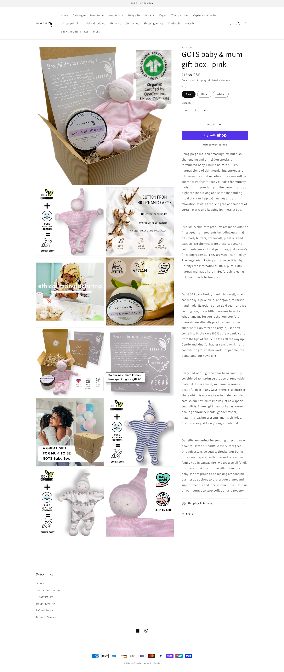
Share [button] (189, 513)
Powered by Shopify (151, 663)
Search (40, 583)
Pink (188, 94)
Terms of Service (46, 617)
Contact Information (48, 590)
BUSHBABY (136, 663)
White (220, 94)
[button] (229, 23)
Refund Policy (44, 610)
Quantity (186, 102)
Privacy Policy (44, 596)
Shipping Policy (45, 603)
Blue (204, 94)
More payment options (215, 144)
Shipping (201, 80)
